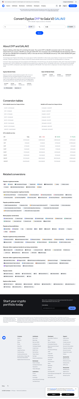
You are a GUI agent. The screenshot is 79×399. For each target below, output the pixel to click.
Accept (68, 394)
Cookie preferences (22, 354)
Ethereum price (67, 360)
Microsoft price (67, 373)
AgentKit (50, 365)
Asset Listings (36, 362)
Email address (45, 305)
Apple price (66, 371)
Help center (66, 338)
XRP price (65, 364)
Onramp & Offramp (52, 349)
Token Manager (36, 368)
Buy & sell (35, 338)
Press (18, 344)
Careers (19, 340)
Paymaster (50, 355)
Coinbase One (36, 344)
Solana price (66, 362)
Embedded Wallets (52, 344)
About (18, 338)
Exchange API (51, 371)
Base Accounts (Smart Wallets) (53, 347)
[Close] (76, 389)
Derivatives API (51, 377)
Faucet (49, 369)
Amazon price (66, 375)
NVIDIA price (66, 369)
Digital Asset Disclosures (23, 359)
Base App (35, 340)
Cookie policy (20, 352)
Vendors (19, 348)
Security (19, 346)
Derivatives (35, 352)
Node (49, 363)
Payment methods (67, 348)
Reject (53, 394)
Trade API (50, 353)
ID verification (66, 344)
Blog (18, 342)
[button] (14, 5)
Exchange (35, 377)
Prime (34, 373)
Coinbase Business (37, 364)
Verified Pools (36, 381)
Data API (50, 359)
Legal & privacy (21, 350)
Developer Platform (53, 338)
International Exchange (38, 379)
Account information (68, 346)
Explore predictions (37, 358)
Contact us (65, 340)
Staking (34, 375)
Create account (67, 342)
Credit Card (35, 348)
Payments (35, 366)
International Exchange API (54, 373)
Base (49, 340)
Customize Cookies (70, 390)
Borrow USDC (36, 342)
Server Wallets (51, 342)
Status (64, 354)
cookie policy (53, 388)
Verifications (51, 361)
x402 (49, 351)
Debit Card (35, 350)
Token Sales (36, 354)
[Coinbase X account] (7, 386)
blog (3, 386)
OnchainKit (50, 357)
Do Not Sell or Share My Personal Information (23, 356)
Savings (35, 356)
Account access (67, 350)
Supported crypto (67, 352)
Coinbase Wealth (37, 346)
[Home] (3, 5)
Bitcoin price (66, 358)
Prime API (50, 375)
